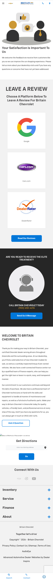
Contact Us (22, 546)
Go (26, 457)
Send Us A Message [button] (26, 316)
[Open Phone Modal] (43, 3)
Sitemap (32, 546)
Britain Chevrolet (36, 540)
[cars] (19, 478)
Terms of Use (44, 546)
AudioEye (26, 552)
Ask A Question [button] (15, 423)
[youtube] (34, 478)
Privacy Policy (8, 546)
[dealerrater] (26, 478)
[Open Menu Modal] (3, 3)
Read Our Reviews (26, 238)
